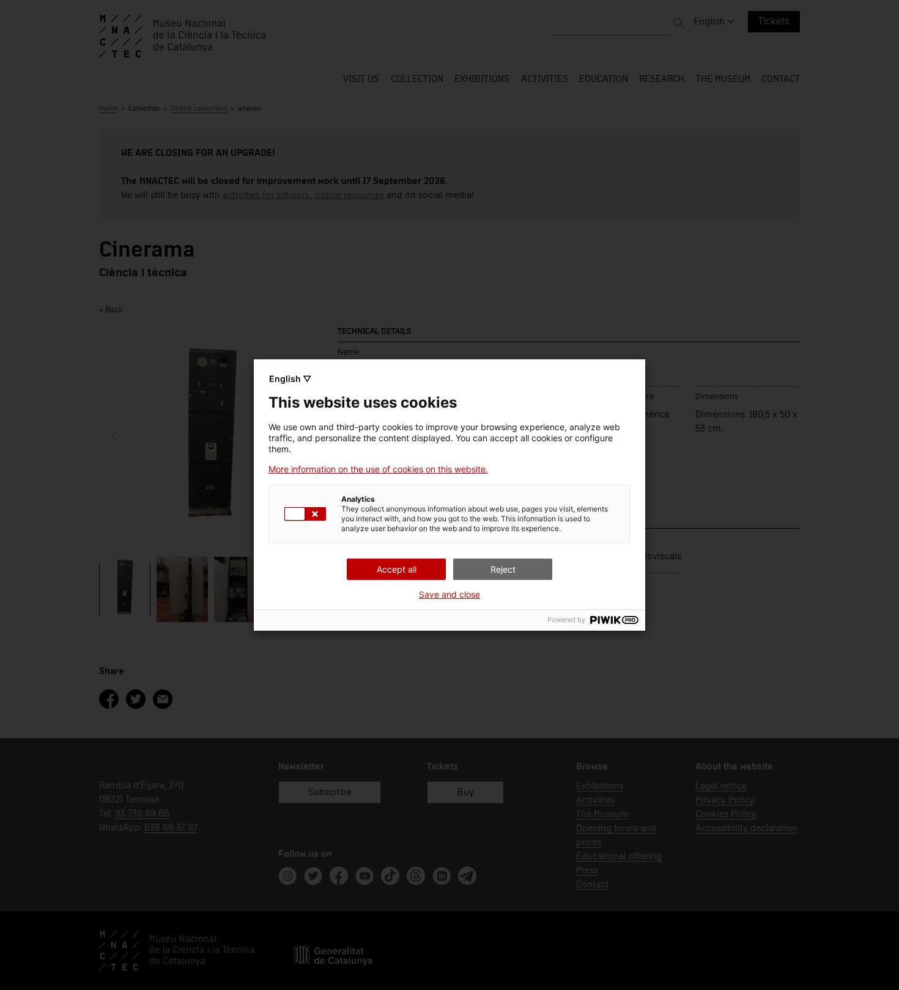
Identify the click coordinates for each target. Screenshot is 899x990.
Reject (503, 569)
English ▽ (290, 378)
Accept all (396, 569)
